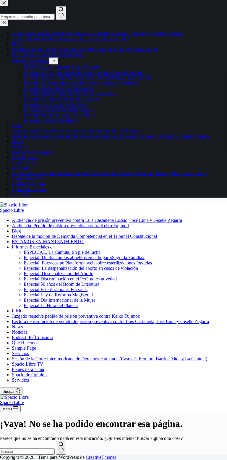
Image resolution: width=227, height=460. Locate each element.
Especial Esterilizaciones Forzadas (55, 289)
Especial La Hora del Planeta (51, 305)
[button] (50, 246)
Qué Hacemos (25, 342)
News (17, 326)
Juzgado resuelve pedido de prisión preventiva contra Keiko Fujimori (76, 316)
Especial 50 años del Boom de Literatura (61, 284)
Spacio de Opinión (29, 374)
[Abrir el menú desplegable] (53, 248)
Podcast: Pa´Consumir (32, 337)
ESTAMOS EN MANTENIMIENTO (48, 241)
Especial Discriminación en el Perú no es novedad (70, 278)
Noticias (19, 332)
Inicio (17, 310)
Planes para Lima (28, 369)
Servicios (20, 353)
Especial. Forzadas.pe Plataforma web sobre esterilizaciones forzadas (88, 262)
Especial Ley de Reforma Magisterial (58, 294)
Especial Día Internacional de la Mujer (59, 300)
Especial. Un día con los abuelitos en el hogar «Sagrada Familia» (84, 257)
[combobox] (27, 451)
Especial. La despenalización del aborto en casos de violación (81, 268)
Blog (16, 230)
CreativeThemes (101, 457)
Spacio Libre (12, 210)
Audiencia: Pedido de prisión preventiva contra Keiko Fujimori (70, 225)
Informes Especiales (30, 246)
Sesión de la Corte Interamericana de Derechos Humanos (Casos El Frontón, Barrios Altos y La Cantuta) (109, 358)
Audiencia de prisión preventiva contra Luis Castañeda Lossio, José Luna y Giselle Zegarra (97, 220)
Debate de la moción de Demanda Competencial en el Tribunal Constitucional (84, 236)
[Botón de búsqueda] (61, 448)
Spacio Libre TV (27, 364)
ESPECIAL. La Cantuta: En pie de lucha (62, 252)
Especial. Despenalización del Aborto (58, 273)
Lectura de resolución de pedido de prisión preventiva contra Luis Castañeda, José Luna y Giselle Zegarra (110, 321)
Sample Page (24, 348)
